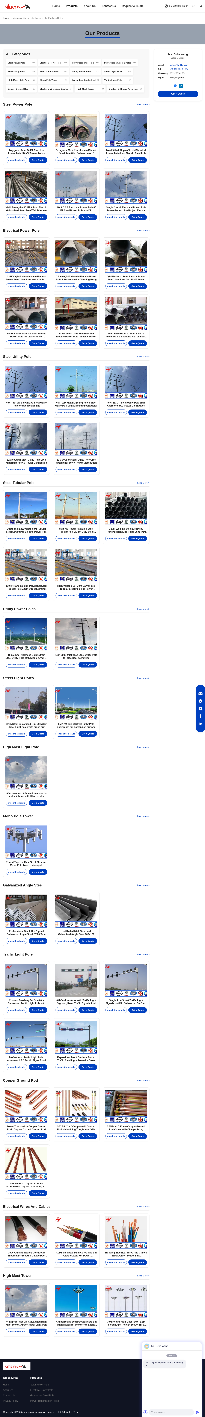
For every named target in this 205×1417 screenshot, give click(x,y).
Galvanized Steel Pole (42, 1395)
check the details (16, 160)
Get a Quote (38, 160)
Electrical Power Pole (41, 1390)
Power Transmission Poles (44, 1401)
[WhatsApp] (200, 701)
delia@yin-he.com (179, 65)
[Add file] (145, 1412)
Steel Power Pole (39, 1384)
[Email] (200, 693)
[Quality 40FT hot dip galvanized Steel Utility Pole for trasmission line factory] (26, 382)
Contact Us (109, 6)
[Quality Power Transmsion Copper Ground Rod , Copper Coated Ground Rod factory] (26, 1106)
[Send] (197, 1412)
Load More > (143, 104)
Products (72, 6)
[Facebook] (200, 716)
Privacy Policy (10, 1401)
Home (56, 6)
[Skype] (200, 708)
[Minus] (197, 1346)
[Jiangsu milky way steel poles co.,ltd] (18, 6)
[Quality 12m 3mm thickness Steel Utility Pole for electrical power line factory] (76, 634)
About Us (90, 6)
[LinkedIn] (200, 724)
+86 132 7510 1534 (179, 69)
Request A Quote (132, 6)
